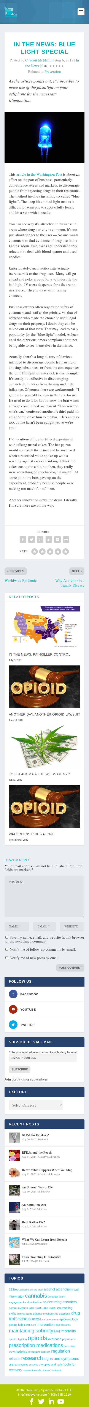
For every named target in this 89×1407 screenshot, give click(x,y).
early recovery (50, 1319)
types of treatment (51, 1370)
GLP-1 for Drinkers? (35, 1135)
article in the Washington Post (39, 174)
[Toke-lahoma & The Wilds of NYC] (44, 746)
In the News (44, 1191)
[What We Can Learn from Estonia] (14, 1242)
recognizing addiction (39, 1351)
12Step (14, 1289)
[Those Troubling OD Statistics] (14, 1259)
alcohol (49, 1289)
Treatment (43, 1139)
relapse (14, 1359)
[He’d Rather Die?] (14, 1225)
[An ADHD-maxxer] (14, 1207)
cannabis (36, 1295)
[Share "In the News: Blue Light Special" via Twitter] (31, 539)
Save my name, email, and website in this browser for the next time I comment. (44, 939)
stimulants (22, 1364)
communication (18, 1308)
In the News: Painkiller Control (39, 654)
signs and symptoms (61, 1358)
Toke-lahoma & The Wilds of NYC (39, 774)
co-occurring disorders (60, 1302)
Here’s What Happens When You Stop (47, 1170)
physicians (69, 1339)
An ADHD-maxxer (34, 1204)
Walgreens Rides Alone (31, 834)
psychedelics (18, 1351)
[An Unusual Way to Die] (14, 1190)
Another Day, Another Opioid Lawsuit (44, 714)
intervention (46, 1324)
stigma (13, 1364)
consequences (42, 1307)
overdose (54, 1339)
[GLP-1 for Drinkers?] (14, 1138)
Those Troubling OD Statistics (41, 1257)
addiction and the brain (31, 1289)
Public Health (43, 1261)
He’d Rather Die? (33, 1222)
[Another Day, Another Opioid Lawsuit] (44, 686)
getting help (16, 1324)
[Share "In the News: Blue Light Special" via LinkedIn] (48, 539)
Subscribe (19, 1069)
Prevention (41, 1243)
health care (30, 1325)
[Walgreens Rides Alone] (44, 806)
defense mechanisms (45, 1313)
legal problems (63, 1325)
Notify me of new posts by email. (35, 957)
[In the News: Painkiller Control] (44, 627)
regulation (60, 1351)
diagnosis (64, 1313)
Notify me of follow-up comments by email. (43, 949)
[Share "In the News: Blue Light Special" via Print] (66, 539)
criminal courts (24, 1313)
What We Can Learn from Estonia (44, 1239)
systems (33, 1364)
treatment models (32, 1370)
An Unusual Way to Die (37, 1187)
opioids (37, 1337)
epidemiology (68, 1319)
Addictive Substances (49, 1156)
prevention (52, 71)
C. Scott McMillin (38, 60)
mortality (68, 1331)
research (32, 1358)
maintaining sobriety (31, 1330)
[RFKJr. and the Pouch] (14, 1155)
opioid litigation (18, 1339)
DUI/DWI (34, 1319)
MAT (57, 1331)
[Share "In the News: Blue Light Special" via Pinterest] (40, 539)
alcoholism (64, 1289)
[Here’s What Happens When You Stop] (14, 1172)
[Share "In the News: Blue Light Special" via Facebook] (23, 539)
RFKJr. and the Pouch (37, 1152)
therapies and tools (51, 1364)
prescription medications (36, 1345)
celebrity (53, 1296)
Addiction (42, 1209)
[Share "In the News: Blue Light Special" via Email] (57, 539)
